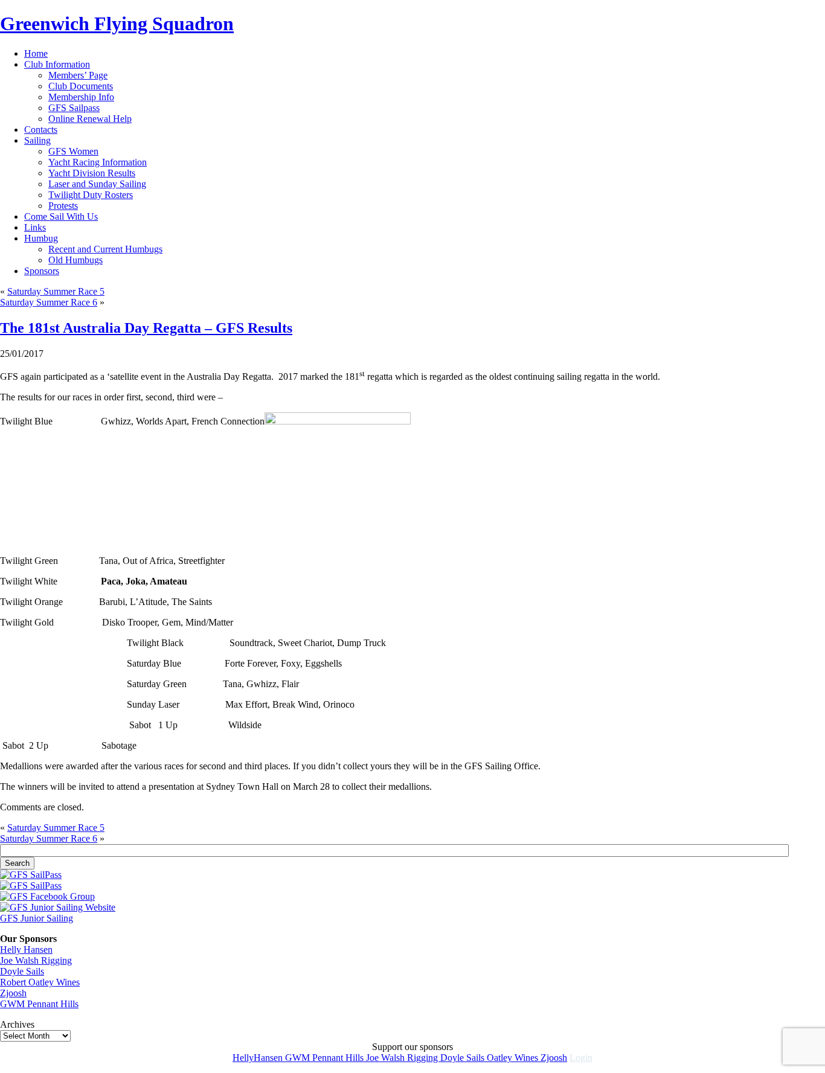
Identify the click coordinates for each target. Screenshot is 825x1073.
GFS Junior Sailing (36, 918)
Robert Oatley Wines (40, 982)
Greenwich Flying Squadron (117, 23)
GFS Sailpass (74, 108)
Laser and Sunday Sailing (97, 184)
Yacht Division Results (91, 173)
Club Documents (80, 86)
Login (581, 1057)
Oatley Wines (514, 1057)
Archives (17, 1024)
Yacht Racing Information (97, 162)
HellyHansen (259, 1057)
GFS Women (73, 151)
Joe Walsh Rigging (36, 960)
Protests (63, 205)
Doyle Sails (22, 971)
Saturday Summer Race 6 (48, 302)
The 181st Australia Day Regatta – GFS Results (146, 328)
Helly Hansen (26, 949)
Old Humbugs (75, 260)
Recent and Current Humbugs (105, 249)
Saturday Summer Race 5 (55, 291)
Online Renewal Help (90, 119)
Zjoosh (13, 993)
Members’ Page (78, 75)
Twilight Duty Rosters (90, 195)
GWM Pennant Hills (39, 1004)
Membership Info (81, 97)
